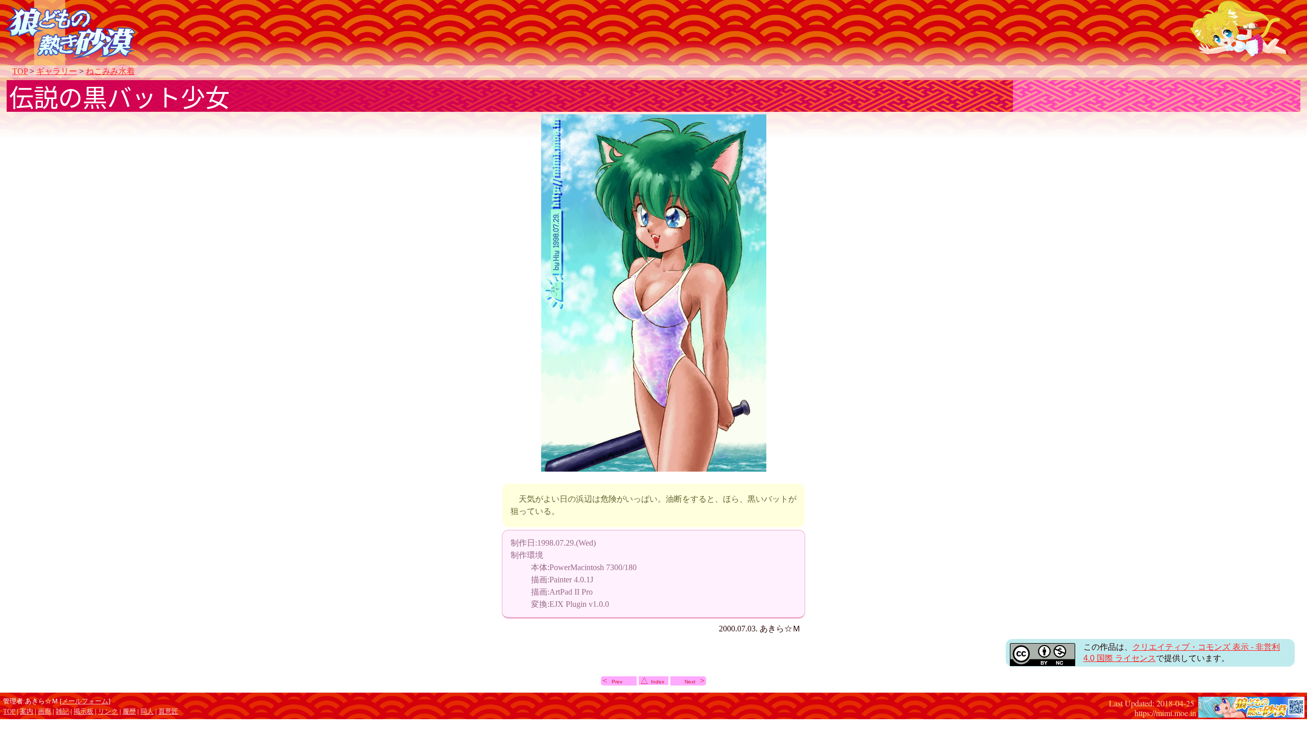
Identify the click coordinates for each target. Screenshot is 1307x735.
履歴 (129, 711)
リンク (108, 711)
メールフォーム (85, 701)
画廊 (44, 711)
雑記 (62, 711)
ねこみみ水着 (110, 71)
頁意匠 (168, 711)
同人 (147, 711)
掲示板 (83, 711)
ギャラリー (56, 71)
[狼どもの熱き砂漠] (1251, 712)
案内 (26, 711)
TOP (20, 71)
